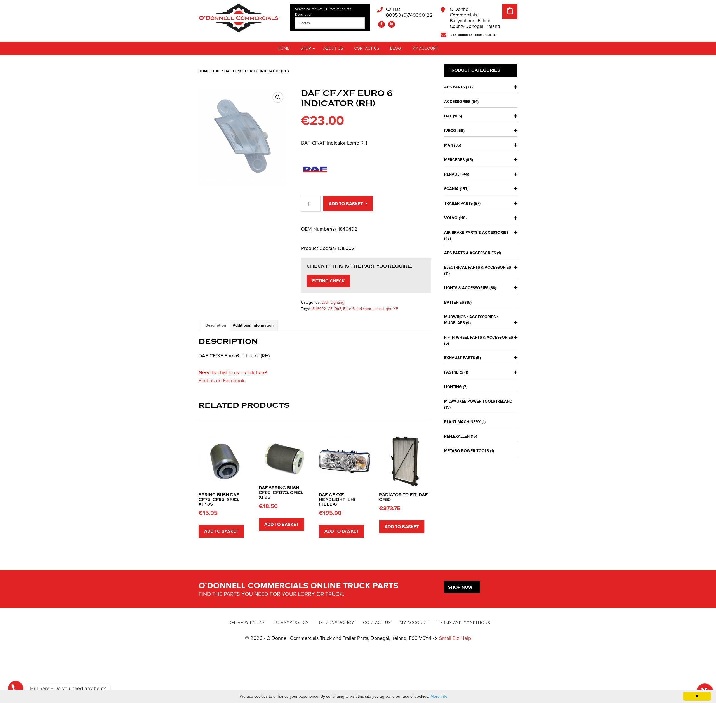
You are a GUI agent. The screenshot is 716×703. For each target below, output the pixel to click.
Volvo (451, 218)
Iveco (450, 130)
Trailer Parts (458, 203)
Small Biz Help (455, 638)
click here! (256, 372)
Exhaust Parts (459, 357)
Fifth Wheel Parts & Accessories (478, 337)
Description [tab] (215, 325)
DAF (217, 71)
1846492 (318, 308)
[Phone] (15, 688)
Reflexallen (457, 436)
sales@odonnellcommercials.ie (473, 35)
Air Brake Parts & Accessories (476, 232)
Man (448, 145)
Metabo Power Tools (466, 451)
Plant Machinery (462, 421)
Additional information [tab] (253, 325)
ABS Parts (454, 87)
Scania (451, 189)
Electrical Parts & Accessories (477, 267)
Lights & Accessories (466, 288)
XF (395, 308)
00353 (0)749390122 (409, 12)
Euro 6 (349, 308)
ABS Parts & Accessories (470, 253)
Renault (452, 174)
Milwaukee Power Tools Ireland (478, 401)
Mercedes (454, 159)
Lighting (337, 302)
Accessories (457, 101)
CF (330, 308)
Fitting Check (328, 281)
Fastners (453, 372)
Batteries (454, 302)
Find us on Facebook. (222, 381)
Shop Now (460, 587)
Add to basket (346, 204)
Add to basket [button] (221, 531)
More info (438, 696)
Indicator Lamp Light (374, 308)
